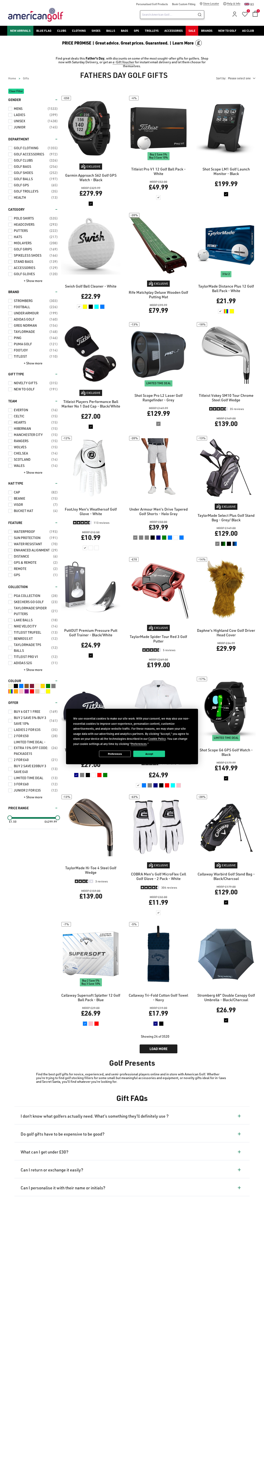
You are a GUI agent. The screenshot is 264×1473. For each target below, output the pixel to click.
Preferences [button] (139, 743)
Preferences (115, 753)
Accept (149, 753)
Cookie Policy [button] (157, 738)
